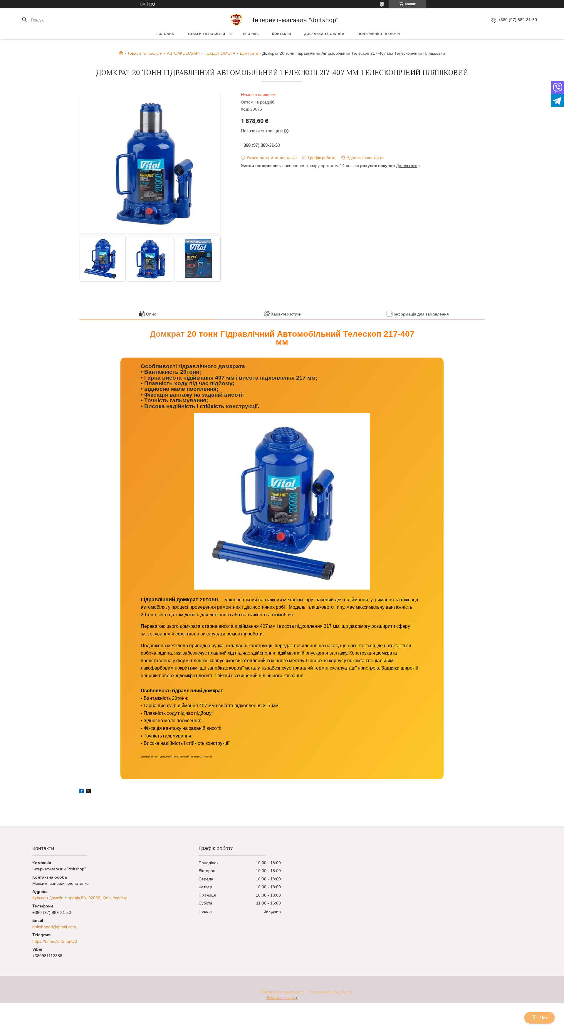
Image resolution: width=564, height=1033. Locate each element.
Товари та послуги (206, 34)
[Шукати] (24, 20)
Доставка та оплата (324, 34)
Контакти (281, 34)
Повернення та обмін (378, 34)
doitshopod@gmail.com (54, 926)
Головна (165, 34)
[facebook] (81, 792)
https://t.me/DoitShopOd (54, 941)
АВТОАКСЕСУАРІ (183, 53)
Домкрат (167, 333)
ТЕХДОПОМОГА (219, 53)
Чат (544, 1017)
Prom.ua (310, 981)
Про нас (251, 34)
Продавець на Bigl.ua (282, 987)
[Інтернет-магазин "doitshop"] (236, 20)
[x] (88, 792)
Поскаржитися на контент (282, 992)
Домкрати (249, 53)
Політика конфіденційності (329, 992)
